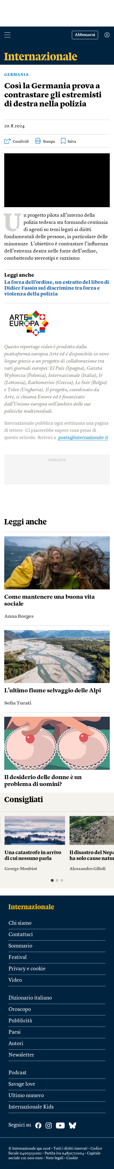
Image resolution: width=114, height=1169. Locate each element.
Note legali (54, 1158)
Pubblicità (20, 1021)
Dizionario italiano (30, 998)
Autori (15, 1043)
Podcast (17, 1073)
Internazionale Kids (31, 1107)
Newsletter (21, 1055)
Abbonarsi (85, 35)
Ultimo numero (26, 1095)
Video (15, 980)
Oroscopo (19, 1009)
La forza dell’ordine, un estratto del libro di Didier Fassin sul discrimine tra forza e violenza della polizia (56, 288)
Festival (17, 957)
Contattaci (20, 934)
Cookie (72, 1158)
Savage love (21, 1084)
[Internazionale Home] (33, 906)
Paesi (14, 1032)
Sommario (20, 946)
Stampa (49, 142)
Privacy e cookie (27, 969)
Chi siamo (20, 923)
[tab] (52, 880)
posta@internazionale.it (83, 437)
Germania (16, 75)
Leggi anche (19, 275)
